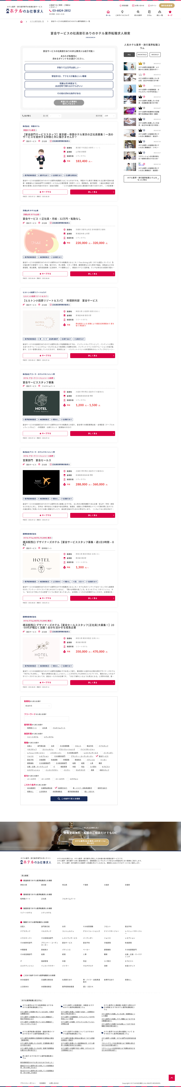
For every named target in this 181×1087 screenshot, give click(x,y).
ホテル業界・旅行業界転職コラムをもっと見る (142, 179)
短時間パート (46, 548)
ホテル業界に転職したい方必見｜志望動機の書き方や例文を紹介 (37, 1044)
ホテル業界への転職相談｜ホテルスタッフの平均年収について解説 (77, 1018)
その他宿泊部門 (72, 753)
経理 (82, 763)
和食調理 (54, 759)
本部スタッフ (104, 770)
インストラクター (52, 770)
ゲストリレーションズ (67, 749)
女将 (52, 746)
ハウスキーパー (56, 753)
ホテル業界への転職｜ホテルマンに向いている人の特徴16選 (77, 1023)
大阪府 (106, 885)
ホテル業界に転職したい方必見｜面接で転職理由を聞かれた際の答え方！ (37, 1049)
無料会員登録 (167, 5)
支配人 (29, 746)
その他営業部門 (61, 763)
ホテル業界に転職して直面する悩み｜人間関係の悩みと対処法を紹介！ (77, 1013)
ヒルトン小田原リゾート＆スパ (35, 296)
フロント (78, 746)
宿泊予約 (90, 746)
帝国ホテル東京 (29, 130)
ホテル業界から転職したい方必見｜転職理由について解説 (118, 1015)
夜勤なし (55, 419)
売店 (82, 766)
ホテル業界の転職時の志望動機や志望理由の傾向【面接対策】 (37, 1039)
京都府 (127, 885)
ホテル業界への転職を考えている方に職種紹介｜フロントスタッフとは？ (37, 1023)
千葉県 (85, 885)
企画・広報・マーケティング (37, 766)
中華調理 (66, 759)
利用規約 (43, 1083)
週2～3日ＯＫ (79, 581)
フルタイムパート (48, 386)
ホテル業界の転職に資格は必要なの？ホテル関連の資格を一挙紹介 (77, 1039)
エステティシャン (33, 770)
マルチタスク (80, 770)
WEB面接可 (31, 788)
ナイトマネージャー (88, 749)
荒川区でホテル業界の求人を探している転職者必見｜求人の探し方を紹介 (37, 1071)
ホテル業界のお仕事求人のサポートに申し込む (90, 842)
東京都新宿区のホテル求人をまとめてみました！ (37, 1062)
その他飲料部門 (60, 756)
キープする (46, 192)
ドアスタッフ (103, 746)
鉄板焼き (78, 759)
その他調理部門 (44, 763)
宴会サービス (31, 141)
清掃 (92, 770)
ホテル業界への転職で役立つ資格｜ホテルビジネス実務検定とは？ (77, 1049)
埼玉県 (64, 885)
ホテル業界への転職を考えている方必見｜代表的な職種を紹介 (37, 1013)
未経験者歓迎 (44, 257)
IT (54, 766)
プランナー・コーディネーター (82, 756)
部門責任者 (42, 746)
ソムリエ (30, 756)
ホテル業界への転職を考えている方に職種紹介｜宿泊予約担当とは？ (37, 1018)
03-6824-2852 (61, 10)
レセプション (44, 756)
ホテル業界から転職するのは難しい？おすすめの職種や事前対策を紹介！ (118, 1025)
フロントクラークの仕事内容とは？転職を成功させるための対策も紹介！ (118, 1044)
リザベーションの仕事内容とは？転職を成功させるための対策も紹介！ (118, 1049)
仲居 (74, 766)
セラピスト (106, 766)
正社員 (44, 141)
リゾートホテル (32, 737)
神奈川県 (23, 885)
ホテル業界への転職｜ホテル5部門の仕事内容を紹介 (119, 1039)
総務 (74, 763)
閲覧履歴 (125, 5)
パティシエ (91, 759)
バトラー (67, 770)
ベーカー (103, 759)
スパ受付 (93, 766)
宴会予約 (30, 759)
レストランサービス (91, 753)
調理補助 (30, 763)
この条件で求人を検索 (70, 799)
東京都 (43, 885)
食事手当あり (44, 175)
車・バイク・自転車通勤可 (48, 339)
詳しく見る (92, 192)
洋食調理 (42, 759)
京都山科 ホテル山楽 (31, 214)
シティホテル (49, 737)
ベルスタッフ (32, 749)
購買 (100, 763)
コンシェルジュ (48, 749)
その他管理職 (64, 746)
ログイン (153, 5)
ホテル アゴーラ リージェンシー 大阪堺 (38, 378)
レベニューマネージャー (36, 753)
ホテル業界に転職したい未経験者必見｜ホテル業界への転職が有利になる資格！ (77, 1044)
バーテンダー (108, 753)
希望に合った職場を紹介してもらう (69, 103)
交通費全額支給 (71, 175)
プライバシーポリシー (28, 1083)
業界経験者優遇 (30, 175)
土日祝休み (56, 581)
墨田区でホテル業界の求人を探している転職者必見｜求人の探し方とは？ (37, 1066)
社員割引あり (57, 175)
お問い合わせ (139, 5)
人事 (91, 763)
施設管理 (64, 766)
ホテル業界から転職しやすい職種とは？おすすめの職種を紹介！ (118, 1020)
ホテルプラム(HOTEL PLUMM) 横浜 (37, 538)
